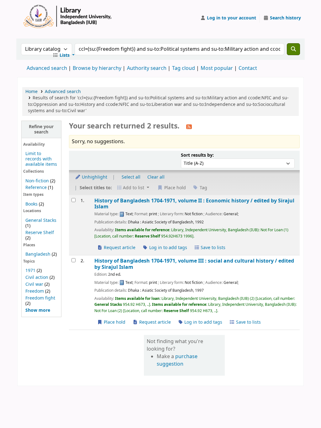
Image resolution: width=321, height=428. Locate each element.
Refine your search (41, 129)
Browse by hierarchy (97, 68)
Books (31, 204)
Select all (131, 177)
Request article (119, 247)
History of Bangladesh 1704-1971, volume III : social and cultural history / (194, 264)
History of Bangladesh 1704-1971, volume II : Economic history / (194, 204)
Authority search (146, 68)
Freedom (34, 291)
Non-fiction (37, 181)
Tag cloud (183, 68)
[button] (63, 55)
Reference (36, 187)
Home (31, 91)
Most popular (217, 68)
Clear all (156, 177)
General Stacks (40, 220)
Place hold (114, 322)
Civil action (36, 277)
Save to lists (212, 247)
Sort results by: (197, 155)
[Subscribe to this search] (189, 127)
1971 (30, 270)
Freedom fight (40, 298)
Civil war (34, 284)
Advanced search (47, 68)
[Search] (293, 49)
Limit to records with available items (41, 159)
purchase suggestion (177, 360)
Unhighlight (94, 177)
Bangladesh (37, 254)
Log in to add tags (167, 247)
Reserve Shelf (39, 232)
